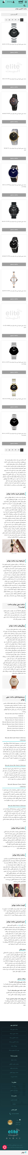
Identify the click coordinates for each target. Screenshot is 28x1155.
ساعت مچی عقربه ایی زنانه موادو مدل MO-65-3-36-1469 (14, 113)
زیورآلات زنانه (14, 1046)
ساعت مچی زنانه (14, 1029)
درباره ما (14, 1086)
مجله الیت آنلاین (14, 1090)
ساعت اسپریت (14, 1077)
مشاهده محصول (14, 52)
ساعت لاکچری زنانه (14, 1038)
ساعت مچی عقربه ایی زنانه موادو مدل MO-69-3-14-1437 (14, 291)
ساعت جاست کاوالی (14, 1064)
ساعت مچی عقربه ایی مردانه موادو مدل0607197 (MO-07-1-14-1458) (14, 186)
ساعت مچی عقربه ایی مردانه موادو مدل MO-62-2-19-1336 (14, 221)
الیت (19, 925)
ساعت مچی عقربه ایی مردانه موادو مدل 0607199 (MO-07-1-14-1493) (14, 434)
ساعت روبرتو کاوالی (14, 1072)
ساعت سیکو (14, 1060)
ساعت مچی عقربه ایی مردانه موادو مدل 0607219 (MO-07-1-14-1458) (14, 363)
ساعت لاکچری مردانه (14, 1042)
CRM (10, 1145)
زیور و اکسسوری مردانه (14, 1050)
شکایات (14, 1104)
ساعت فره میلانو (14, 1068)
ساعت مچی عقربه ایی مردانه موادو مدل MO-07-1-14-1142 (14, 79)
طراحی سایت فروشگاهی (17, 1145)
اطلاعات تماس (14, 1100)
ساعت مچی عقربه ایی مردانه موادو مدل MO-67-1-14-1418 (14, 44)
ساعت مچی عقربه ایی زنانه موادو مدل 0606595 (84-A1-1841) (14, 326)
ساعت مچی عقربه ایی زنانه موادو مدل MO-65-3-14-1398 (14, 256)
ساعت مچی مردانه (14, 1033)
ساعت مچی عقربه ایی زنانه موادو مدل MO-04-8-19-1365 (14, 399)
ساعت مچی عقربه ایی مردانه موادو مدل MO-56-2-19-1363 (15, 149)
